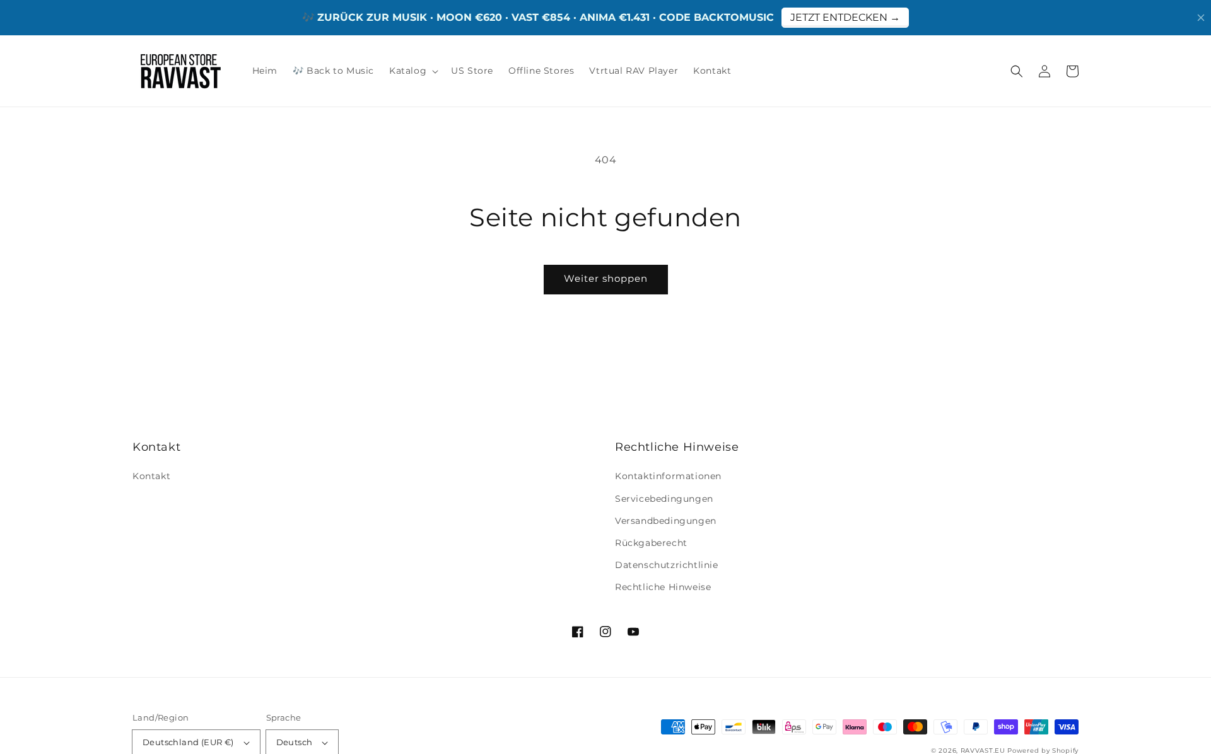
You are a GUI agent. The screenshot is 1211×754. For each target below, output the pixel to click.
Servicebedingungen (664, 498)
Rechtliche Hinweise (663, 587)
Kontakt (151, 476)
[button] (1017, 71)
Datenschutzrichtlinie (666, 565)
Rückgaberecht (651, 542)
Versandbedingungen (666, 520)
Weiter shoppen (606, 278)
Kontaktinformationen (668, 476)
